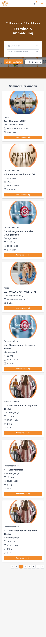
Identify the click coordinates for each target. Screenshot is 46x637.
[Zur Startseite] (5, 3)
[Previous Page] (17, 566)
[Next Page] (38, 566)
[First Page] (12, 566)
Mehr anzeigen (21, 137)
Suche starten (15, 62)
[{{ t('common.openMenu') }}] (41, 3)
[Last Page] (42, 566)
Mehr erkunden (34, 62)
